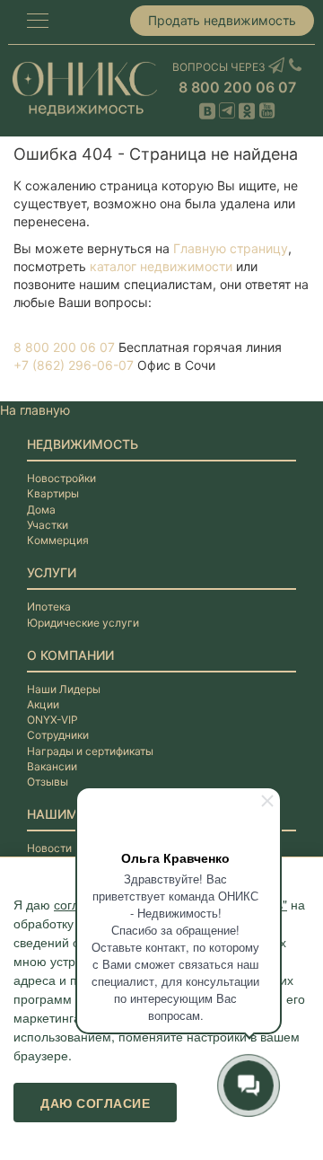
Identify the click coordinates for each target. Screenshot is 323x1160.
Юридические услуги (83, 622)
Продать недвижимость (222, 20)
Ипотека (49, 606)
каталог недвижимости (161, 266)
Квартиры (53, 493)
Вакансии (52, 766)
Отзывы (47, 781)
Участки (47, 525)
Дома (41, 509)
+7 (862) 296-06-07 (73, 365)
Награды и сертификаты (90, 751)
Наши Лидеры (63, 689)
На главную (35, 409)
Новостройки (61, 478)
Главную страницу (230, 248)
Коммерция (58, 540)
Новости (49, 848)
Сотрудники (58, 735)
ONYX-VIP (52, 719)
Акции (43, 704)
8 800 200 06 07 (237, 87)
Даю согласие (95, 1103)
